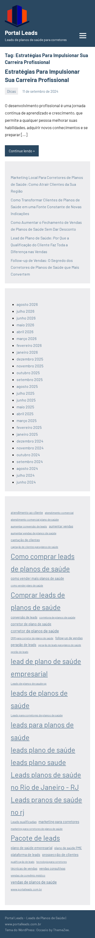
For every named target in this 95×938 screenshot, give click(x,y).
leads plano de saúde (43, 749)
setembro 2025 (30, 379)
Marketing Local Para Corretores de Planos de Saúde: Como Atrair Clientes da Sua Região (47, 184)
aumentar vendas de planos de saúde (33, 533)
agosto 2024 (27, 468)
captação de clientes (25, 540)
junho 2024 (26, 482)
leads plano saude (38, 762)
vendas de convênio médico (28, 875)
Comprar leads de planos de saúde (38, 600)
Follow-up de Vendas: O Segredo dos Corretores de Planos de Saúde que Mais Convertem (45, 267)
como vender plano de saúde (27, 585)
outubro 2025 (28, 372)
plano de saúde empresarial (31, 848)
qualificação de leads (22, 861)
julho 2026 (25, 311)
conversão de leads (24, 617)
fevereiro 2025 (29, 427)
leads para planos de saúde (42, 730)
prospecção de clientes (60, 854)
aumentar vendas (61, 526)
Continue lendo (20, 151)
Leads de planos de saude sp (29, 683)
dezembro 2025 (30, 359)
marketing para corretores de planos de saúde (37, 828)
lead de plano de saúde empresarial (46, 667)
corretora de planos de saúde (57, 617)
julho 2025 (25, 393)
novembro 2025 (30, 365)
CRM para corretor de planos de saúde (32, 638)
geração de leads (23, 645)
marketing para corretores (58, 821)
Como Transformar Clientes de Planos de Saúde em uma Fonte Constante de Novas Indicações (46, 206)
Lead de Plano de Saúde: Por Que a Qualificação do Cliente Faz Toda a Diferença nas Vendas (40, 245)
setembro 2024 (30, 461)
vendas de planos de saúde (34, 881)
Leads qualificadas (24, 822)
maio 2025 (25, 406)
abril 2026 (25, 331)
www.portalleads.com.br (26, 889)
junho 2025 (26, 400)
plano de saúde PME (68, 848)
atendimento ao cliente (27, 513)
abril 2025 (25, 413)
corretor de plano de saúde (31, 624)
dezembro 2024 (30, 441)
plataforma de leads (25, 855)
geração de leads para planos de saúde (59, 645)
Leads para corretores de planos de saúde (37, 715)
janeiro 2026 (27, 352)
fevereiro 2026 (29, 345)
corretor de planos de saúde (35, 630)
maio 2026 (25, 324)
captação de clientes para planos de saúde (34, 546)
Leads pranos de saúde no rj (46, 805)
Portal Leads (21, 32)
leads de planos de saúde (39, 699)
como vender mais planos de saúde (37, 578)
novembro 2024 (30, 447)
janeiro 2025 (27, 434)
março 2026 (27, 338)
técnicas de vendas (24, 868)
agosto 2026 (27, 304)
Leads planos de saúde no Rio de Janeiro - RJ (46, 780)
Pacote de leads (35, 838)
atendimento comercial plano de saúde (35, 519)
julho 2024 (26, 475)
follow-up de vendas (69, 638)
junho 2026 (26, 318)
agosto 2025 (27, 386)
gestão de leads (19, 651)
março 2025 (27, 420)
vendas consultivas (52, 868)
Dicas (11, 91)
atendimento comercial (59, 512)
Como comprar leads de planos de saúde (43, 562)
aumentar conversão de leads (29, 526)
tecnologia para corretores (51, 861)
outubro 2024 (28, 454)
